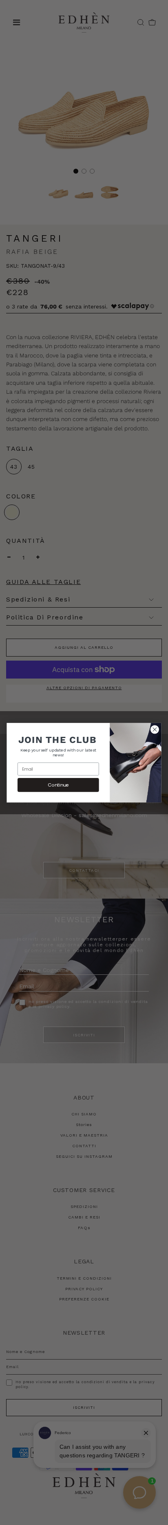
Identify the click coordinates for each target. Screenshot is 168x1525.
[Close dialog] (154, 729)
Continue (58, 784)
